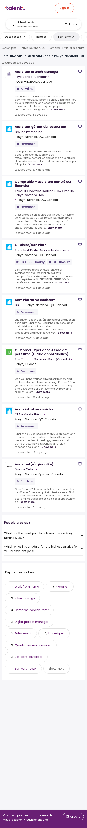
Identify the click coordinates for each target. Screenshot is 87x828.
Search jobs (9, 48)
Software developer (28, 657)
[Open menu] (79, 8)
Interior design (25, 598)
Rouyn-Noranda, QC (32, 48)
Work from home (27, 587)
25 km (69, 24)
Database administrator (32, 610)
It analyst (62, 587)
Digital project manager (31, 622)
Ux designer (56, 633)
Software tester (26, 669)
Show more (58, 109)
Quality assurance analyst (33, 645)
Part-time (54, 48)
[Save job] (80, 71)
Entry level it (23, 633)
